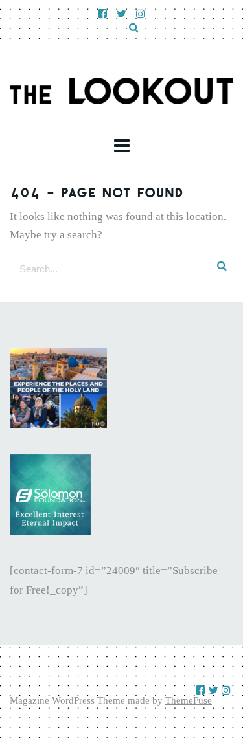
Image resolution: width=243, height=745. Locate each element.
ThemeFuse (188, 700)
